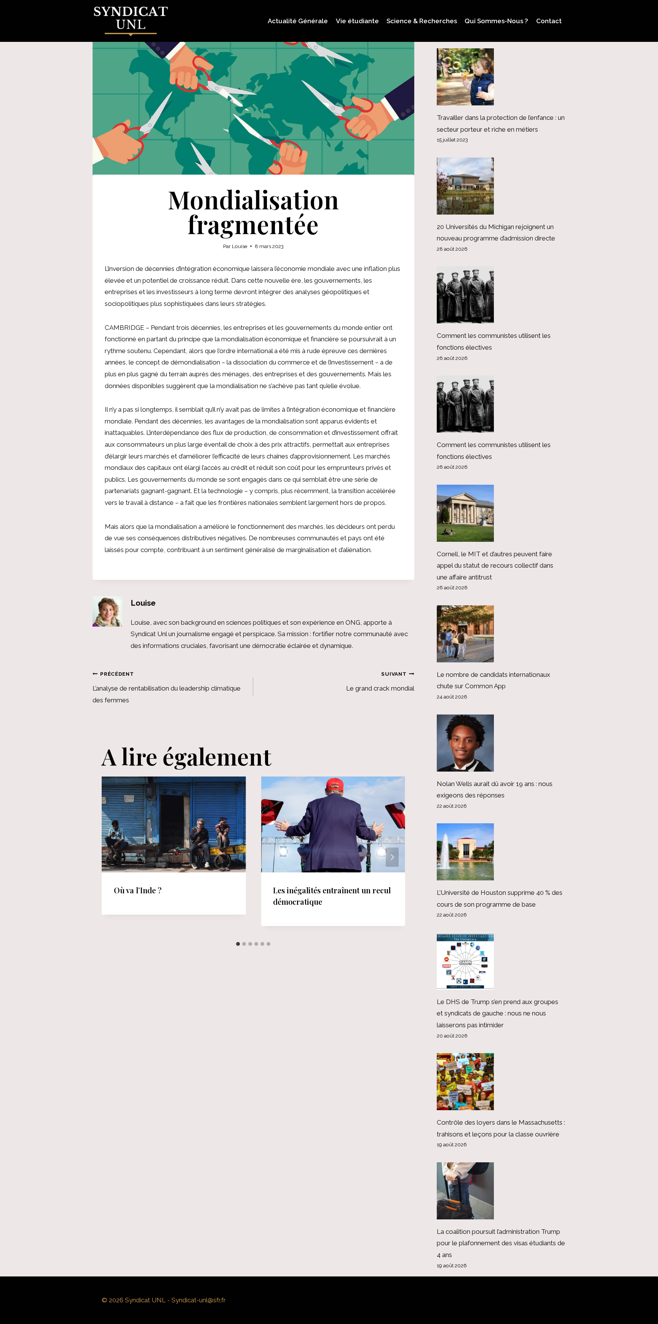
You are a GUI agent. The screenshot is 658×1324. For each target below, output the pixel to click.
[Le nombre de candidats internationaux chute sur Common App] (501, 633)
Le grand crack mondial (380, 681)
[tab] (238, 944)
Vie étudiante (357, 21)
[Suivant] (392, 857)
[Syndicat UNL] (131, 21)
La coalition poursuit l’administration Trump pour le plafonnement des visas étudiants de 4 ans (501, 1243)
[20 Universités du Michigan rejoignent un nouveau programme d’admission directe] (501, 186)
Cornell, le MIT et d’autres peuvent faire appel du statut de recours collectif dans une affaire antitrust (495, 565)
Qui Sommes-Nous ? (496, 21)
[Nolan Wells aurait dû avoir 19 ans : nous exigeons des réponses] (501, 743)
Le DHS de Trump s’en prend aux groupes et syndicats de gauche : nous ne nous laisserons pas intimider (497, 1013)
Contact (549, 21)
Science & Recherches (421, 21)
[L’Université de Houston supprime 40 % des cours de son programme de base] (501, 851)
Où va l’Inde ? (137, 890)
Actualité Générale (298, 21)
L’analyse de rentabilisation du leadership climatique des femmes (167, 687)
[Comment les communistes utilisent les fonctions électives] (501, 294)
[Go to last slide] (114, 857)
